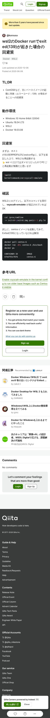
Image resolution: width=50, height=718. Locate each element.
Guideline (6, 561)
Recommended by (23, 370)
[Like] (5, 297)
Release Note (8, 592)
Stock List (17, 10)
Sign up (25, 343)
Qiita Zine (6, 678)
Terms (5, 552)
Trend (6, 10)
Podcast (6, 660)
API (3, 625)
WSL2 (14, 59)
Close (27, 704)
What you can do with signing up (20, 336)
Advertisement (8, 580)
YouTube (6, 656)
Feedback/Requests (11, 570)
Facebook (6, 651)
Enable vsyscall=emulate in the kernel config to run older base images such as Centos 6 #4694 (25, 283)
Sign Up (31, 486)
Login (30, 4)
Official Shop (8, 682)
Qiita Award (7, 615)
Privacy (5, 556)
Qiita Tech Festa (9, 611)
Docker (6, 59)
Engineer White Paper (12, 620)
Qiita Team (7, 673)
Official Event (8, 597)
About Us (6, 695)
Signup (42, 4)
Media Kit (6, 566)
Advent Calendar (10, 606)
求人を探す (12, 704)
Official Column (9, 601)
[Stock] (14, 297)
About (5, 547)
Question (29, 10)
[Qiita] (7, 4)
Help (4, 575)
